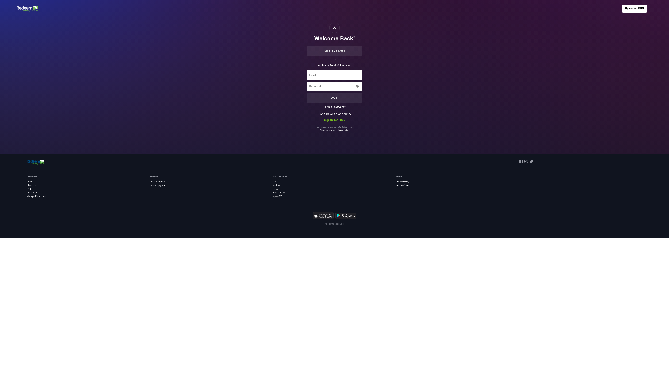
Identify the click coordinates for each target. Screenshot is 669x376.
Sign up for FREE (634, 8)
